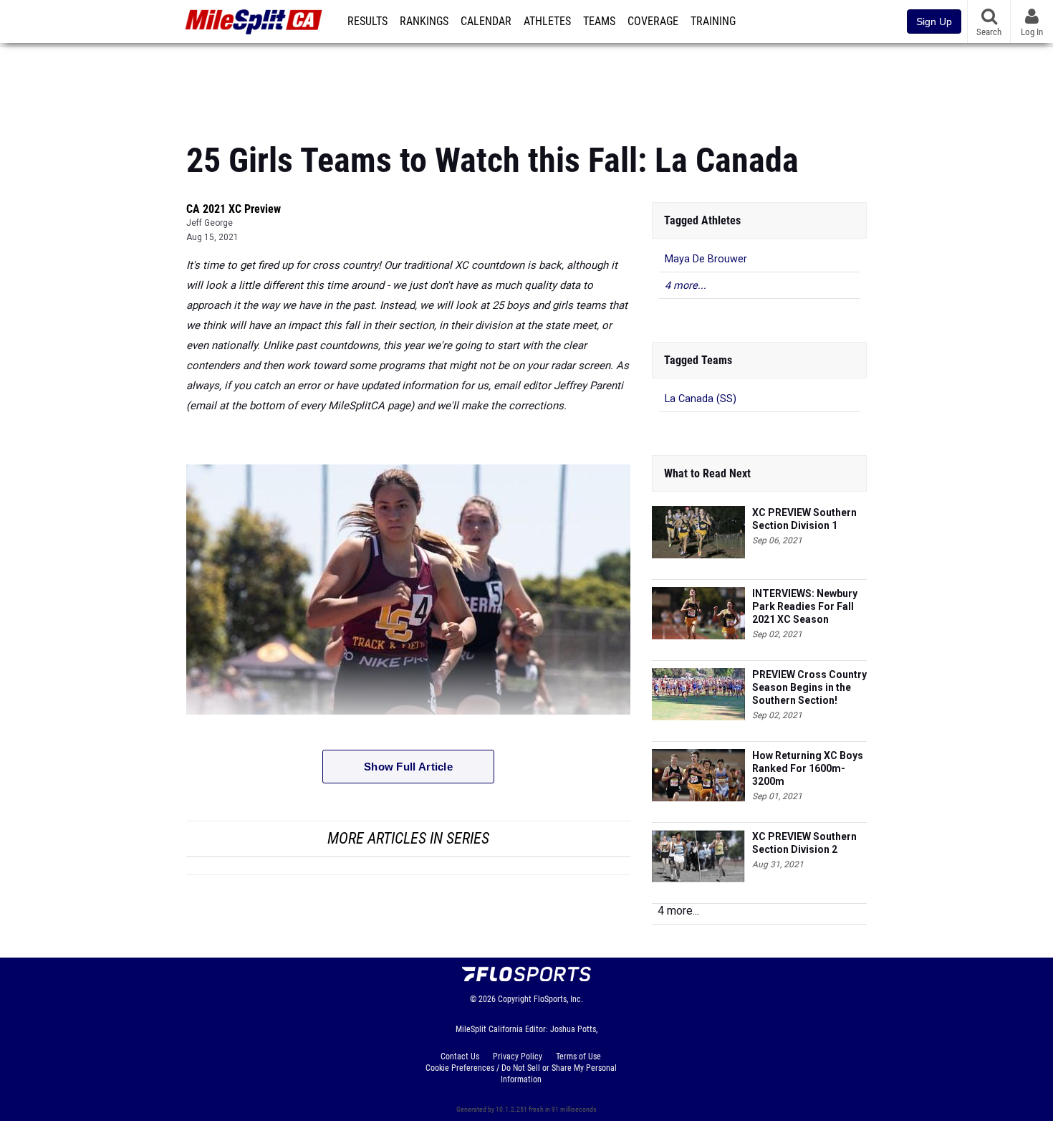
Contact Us (460, 1056)
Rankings (424, 21)
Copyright (515, 999)
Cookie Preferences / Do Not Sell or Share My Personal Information (521, 1073)
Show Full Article (408, 766)
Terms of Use (578, 1056)
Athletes (547, 21)
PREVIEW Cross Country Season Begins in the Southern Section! (809, 687)
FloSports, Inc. (558, 999)
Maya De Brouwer (706, 259)
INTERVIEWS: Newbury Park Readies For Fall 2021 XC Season (804, 606)
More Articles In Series (408, 838)
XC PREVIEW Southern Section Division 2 (804, 843)
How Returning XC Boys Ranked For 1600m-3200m (807, 768)
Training (713, 21)
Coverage (653, 21)
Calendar (486, 21)
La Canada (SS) (700, 399)
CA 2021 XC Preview (233, 209)
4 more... (685, 286)
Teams (599, 21)
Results (367, 21)
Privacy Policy (517, 1056)
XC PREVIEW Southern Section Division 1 (804, 519)
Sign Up (934, 21)
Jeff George (209, 223)
